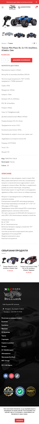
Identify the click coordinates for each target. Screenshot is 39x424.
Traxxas (10, 43)
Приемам (19, 420)
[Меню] (3, 7)
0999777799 (25, 7)
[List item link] (19, 312)
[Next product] (36, 43)
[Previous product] (32, 43)
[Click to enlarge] (5, 27)
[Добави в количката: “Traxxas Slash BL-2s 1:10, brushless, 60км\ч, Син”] (10, 262)
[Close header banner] (36, 2)
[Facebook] (5, 376)
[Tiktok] (17, 376)
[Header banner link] (16, 2)
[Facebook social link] (8, 165)
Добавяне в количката (21, 60)
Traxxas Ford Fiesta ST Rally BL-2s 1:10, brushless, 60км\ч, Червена (28, 268)
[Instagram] (11, 376)
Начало (4, 43)
